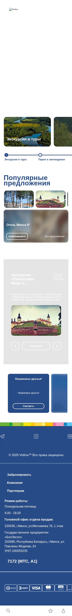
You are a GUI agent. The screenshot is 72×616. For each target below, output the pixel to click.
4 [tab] (33, 247)
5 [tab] (39, 247)
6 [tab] (45, 247)
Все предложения (55, 236)
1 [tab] (16, 247)
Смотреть (28, 406)
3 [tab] (27, 247)
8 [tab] (56, 247)
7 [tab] (50, 247)
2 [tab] (22, 247)
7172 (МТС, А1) (22, 561)
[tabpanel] (35, 226)
